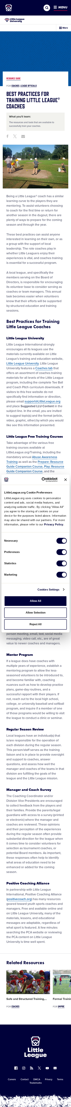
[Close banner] (65, 479)
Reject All (35, 624)
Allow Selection (36, 612)
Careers (12, 1079)
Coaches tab (44, 368)
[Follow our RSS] (31, 1068)
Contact (25, 1079)
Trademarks (35, 1082)
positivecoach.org (19, 899)
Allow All (35, 600)
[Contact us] (55, 1068)
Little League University (22, 363)
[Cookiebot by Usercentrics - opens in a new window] (43, 479)
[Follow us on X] (39, 1068)
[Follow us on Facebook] (15, 1068)
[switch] (61, 552)
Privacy (48, 1079)
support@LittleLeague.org (42, 401)
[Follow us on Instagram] (23, 1068)
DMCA (36, 1079)
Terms (60, 1079)
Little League (48, 1092)
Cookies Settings (49, 589)
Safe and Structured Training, (26, 999)
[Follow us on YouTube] (47, 1068)
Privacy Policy (53, 524)
